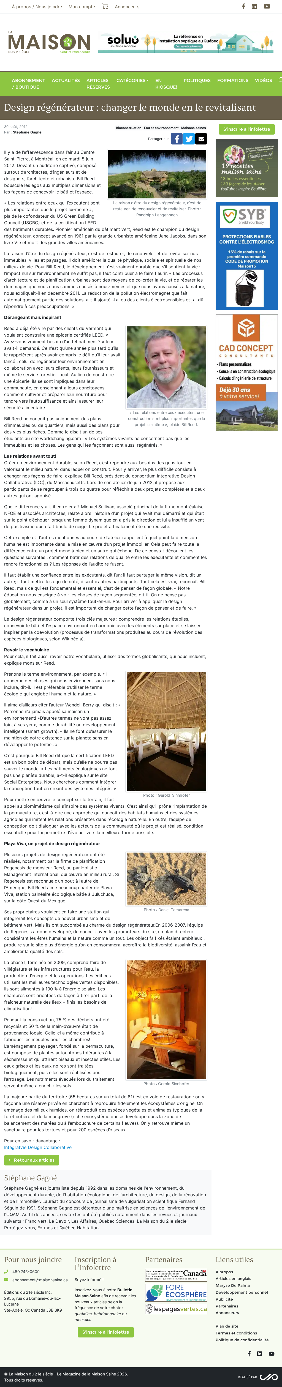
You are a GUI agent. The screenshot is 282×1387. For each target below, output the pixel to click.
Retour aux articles (34, 1160)
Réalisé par (247, 1377)
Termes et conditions (236, 1333)
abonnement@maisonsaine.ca (40, 1279)
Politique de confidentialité (242, 1339)
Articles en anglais (233, 1278)
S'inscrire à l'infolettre (246, 129)
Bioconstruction (128, 128)
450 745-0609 (26, 1271)
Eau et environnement (161, 128)
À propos (224, 1271)
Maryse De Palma (233, 1285)
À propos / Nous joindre (37, 6)
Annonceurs (227, 1312)
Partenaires (227, 1306)
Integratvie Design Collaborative (38, 1147)
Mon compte (82, 6)
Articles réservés (98, 84)
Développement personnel (242, 1292)
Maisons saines (193, 128)
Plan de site (227, 1326)
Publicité (224, 1299)
